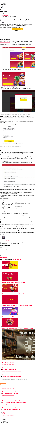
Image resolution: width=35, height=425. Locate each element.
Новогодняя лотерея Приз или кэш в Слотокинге (11, 270)
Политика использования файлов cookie (8, 415)
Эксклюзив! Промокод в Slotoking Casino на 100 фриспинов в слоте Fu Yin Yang (17, 305)
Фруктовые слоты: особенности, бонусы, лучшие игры (12, 376)
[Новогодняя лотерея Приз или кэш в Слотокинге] (18, 265)
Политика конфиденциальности (6, 414)
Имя (1, 255)
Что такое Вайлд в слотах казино (8, 362)
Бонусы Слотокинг (17, 259)
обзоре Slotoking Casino (8, 188)
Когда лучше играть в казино (7, 396)
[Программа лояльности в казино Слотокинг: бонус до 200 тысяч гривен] (18, 288)
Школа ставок (4, 421)
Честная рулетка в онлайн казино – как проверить (11, 371)
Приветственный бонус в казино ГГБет (9, 407)
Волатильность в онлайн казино (8, 364)
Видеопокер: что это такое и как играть (9, 365)
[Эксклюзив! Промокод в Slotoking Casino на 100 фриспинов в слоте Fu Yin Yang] (18, 299)
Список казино (4, 3)
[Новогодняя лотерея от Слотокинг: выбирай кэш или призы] (18, 276)
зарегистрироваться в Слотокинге (5, 42)
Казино (3, 5)
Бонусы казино (4, 4)
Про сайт (3, 412)
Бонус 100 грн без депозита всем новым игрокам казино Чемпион (14, 402)
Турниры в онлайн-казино (7, 372)
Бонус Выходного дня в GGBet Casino (9, 404)
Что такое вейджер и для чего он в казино (10, 393)
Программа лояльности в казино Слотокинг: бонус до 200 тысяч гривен (15, 293)
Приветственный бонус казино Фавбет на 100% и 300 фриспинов (14, 400)
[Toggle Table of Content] (20, 30)
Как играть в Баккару (6, 367)
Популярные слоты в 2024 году (8, 388)
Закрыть (1, 417)
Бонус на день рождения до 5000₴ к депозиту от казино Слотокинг (14, 316)
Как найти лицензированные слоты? (9, 374)
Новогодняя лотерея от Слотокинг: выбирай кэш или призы (13, 282)
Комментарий (2, 254)
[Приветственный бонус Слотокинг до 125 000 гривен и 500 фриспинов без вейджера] (18, 322)
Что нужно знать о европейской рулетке (9, 369)
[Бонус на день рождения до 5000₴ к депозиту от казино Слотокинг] (18, 311)
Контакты (3, 413)
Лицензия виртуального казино (8, 395)
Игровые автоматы (5, 6)
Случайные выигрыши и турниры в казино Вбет (11, 409)
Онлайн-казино (5, 360)
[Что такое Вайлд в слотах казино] (18, 344)
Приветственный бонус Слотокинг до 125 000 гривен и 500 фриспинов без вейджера (17, 328)
